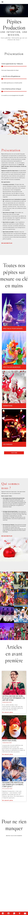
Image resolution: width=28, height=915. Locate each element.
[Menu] (2, 2)
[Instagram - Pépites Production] (8, 913)
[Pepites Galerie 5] (7, 614)
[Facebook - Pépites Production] (3, 913)
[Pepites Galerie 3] (7, 597)
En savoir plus (6, 243)
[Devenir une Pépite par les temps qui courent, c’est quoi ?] (14, 769)
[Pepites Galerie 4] (21, 597)
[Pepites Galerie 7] (7, 631)
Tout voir (14, 452)
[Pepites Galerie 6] (21, 614)
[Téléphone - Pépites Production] (14, 913)
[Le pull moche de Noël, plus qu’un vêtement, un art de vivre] (14, 683)
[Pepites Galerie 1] (7, 580)
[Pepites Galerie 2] (21, 580)
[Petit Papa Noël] (14, 727)
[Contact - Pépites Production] (19, 913)
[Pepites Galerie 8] (21, 631)
